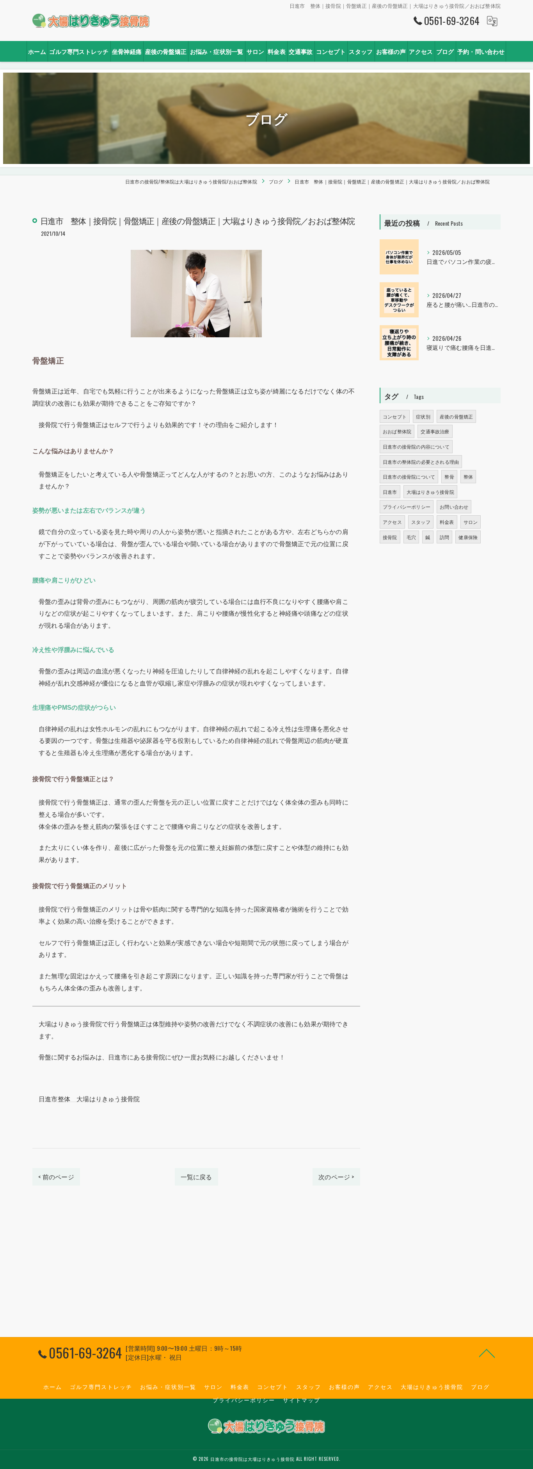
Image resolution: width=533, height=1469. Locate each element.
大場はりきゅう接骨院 (430, 491)
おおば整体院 (397, 431)
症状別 (423, 416)
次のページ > (336, 1176)
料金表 (447, 521)
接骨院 (390, 537)
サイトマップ (301, 1400)
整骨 (449, 476)
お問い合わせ (454, 506)
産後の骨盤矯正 (456, 416)
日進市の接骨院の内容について (416, 446)
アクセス (392, 521)
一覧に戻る (196, 1176)
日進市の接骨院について (409, 476)
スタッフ (420, 521)
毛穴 (411, 537)
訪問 (444, 537)
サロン (471, 521)
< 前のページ (56, 1176)
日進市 (390, 491)
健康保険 (468, 537)
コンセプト (395, 416)
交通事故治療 (435, 431)
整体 (468, 476)
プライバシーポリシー (406, 506)
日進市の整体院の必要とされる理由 (421, 461)
